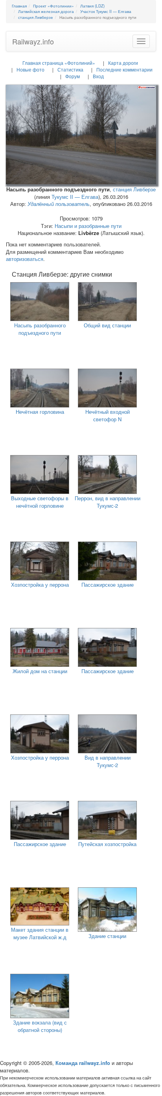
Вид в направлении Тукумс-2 (108, 761)
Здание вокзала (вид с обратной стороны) (40, 1026)
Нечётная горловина (40, 411)
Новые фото (30, 69)
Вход (98, 76)
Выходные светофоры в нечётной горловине (39, 501)
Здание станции (107, 936)
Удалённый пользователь (59, 203)
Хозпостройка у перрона (40, 584)
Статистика (70, 69)
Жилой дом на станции (40, 671)
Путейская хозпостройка (107, 844)
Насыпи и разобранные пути (88, 225)
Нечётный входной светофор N (107, 415)
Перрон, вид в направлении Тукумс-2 (107, 501)
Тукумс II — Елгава (75, 196)
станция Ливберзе (134, 189)
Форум (72, 76)
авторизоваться (24, 259)
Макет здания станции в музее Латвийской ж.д (39, 933)
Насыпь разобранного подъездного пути (40, 328)
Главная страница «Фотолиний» (58, 62)
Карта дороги (123, 62)
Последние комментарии (124, 69)
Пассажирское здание (107, 584)
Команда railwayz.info (82, 1063)
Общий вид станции (107, 325)
